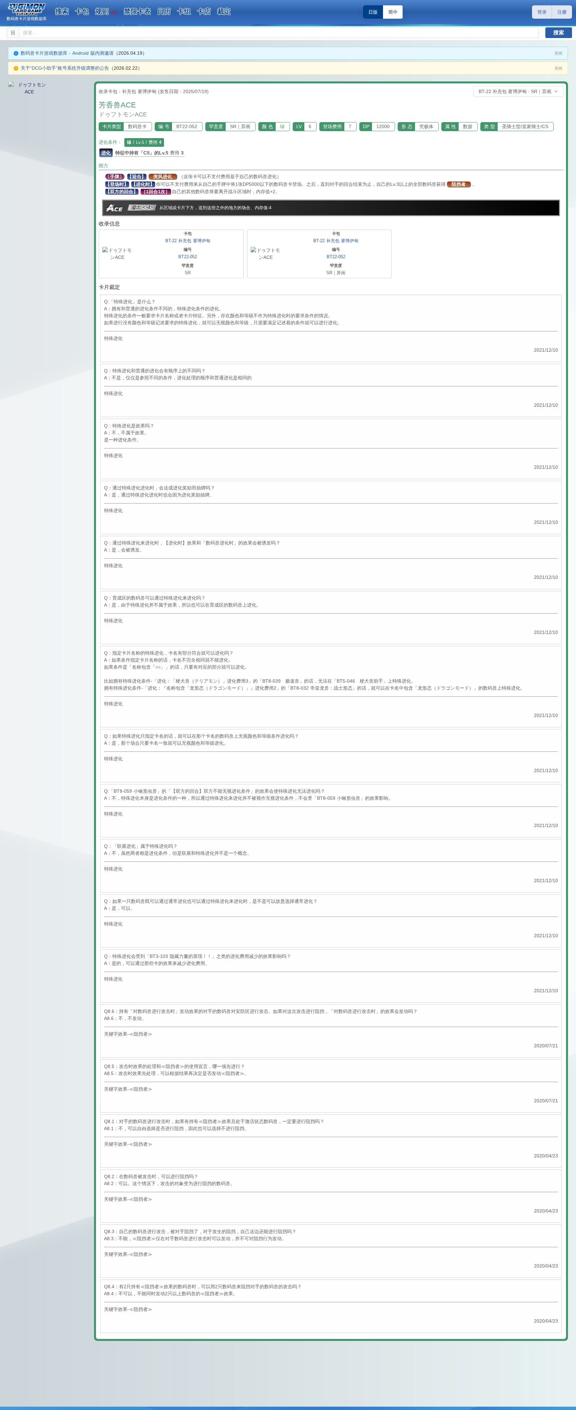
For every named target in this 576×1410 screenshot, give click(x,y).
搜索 (62, 11)
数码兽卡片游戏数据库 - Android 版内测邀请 (67, 53)
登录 (542, 12)
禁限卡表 (137, 11)
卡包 (82, 11)
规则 (106, 11)
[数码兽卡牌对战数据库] (26, 9)
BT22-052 (187, 256)
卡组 (184, 11)
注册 (562, 12)
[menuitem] (62, 11)
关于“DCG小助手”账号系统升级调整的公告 (65, 68)
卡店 (204, 11)
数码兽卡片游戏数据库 (27, 18)
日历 (164, 11)
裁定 (224, 11)
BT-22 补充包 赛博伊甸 (187, 240)
